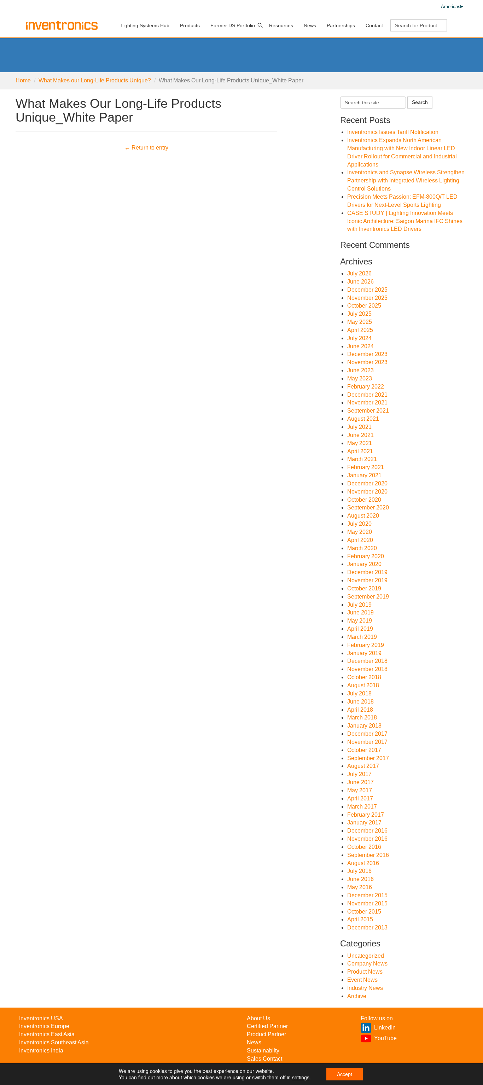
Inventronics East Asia (47, 1034)
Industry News (365, 988)
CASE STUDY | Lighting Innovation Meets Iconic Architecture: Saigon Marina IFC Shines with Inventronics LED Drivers (404, 221)
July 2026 (359, 273)
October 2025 (364, 306)
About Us (258, 1018)
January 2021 (364, 475)
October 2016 (364, 847)
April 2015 (360, 919)
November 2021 (367, 402)
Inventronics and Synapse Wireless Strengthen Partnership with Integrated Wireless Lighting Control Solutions (406, 180)
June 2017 (360, 782)
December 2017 (367, 734)
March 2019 (362, 637)
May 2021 (359, 443)
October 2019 (364, 588)
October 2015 (364, 912)
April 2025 (360, 330)
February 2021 (365, 467)
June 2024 (360, 346)
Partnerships (341, 25)
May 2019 (359, 621)
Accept (344, 1074)
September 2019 (368, 597)
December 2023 (367, 354)
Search (420, 102)
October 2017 (364, 750)
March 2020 (362, 548)
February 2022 (365, 387)
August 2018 (363, 685)
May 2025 (359, 322)
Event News (362, 980)
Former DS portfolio (232, 25)
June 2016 (360, 879)
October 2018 (364, 677)
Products (190, 25)
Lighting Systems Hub (145, 25)
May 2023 (359, 378)
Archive (356, 996)
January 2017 (364, 822)
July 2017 (359, 774)
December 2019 (367, 572)
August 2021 (363, 419)
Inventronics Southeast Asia (54, 1042)
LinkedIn (385, 1028)
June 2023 (360, 370)
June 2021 (360, 435)
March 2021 (362, 459)
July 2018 (359, 693)
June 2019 (360, 612)
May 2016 (359, 887)
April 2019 (360, 629)
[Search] (260, 25)
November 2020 (367, 492)
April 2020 (360, 540)
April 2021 (360, 451)
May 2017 (359, 790)
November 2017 (367, 742)
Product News (365, 972)
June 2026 (360, 282)
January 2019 (364, 653)
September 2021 (368, 411)
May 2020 (359, 532)
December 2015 (367, 895)
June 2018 (360, 702)
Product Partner (266, 1034)
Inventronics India (41, 1051)
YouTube (385, 1038)
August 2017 (363, 766)
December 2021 (367, 395)
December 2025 (367, 290)
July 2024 (359, 338)
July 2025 (359, 314)
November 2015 (367, 903)
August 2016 (363, 863)
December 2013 (367, 927)
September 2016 (368, 855)
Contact (374, 25)
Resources (281, 25)
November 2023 (367, 362)
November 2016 (367, 839)
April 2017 (360, 798)
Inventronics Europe (44, 1026)
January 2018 (364, 726)
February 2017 (365, 815)
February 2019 (365, 645)
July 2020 (359, 524)
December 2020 (367, 483)
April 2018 (360, 710)
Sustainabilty (263, 1051)
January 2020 (364, 564)
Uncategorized (365, 956)
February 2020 (365, 556)
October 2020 (364, 500)
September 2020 (368, 507)
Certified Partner (267, 1026)
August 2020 (363, 516)
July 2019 (359, 605)
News (310, 25)
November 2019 (367, 580)
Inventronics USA (41, 1018)
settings (300, 1077)
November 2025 (367, 298)
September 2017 (368, 758)
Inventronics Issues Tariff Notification (392, 132)
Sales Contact (264, 1059)
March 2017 (362, 807)
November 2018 (367, 669)
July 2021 (359, 427)
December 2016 (367, 831)
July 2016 (359, 871)
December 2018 (367, 661)
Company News (367, 964)
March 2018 (362, 717)
